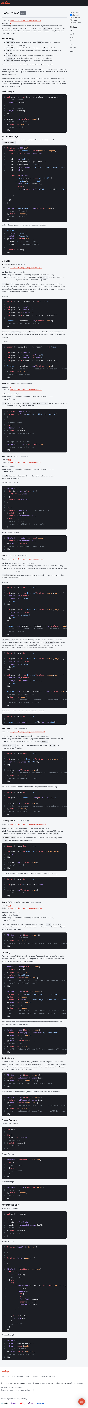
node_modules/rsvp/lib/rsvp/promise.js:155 (26, 390)
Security (20, 1376)
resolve (73, 48)
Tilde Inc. (19, 1387)
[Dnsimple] (40, 1404)
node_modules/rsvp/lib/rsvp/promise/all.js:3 (26, 268)
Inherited (75, 15)
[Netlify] (5, 1404)
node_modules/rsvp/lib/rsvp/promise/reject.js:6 (27, 732)
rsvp (9, 23)
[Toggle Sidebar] (81, 1401)
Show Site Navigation (85, 3)
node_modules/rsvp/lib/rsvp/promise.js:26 (25, 20)
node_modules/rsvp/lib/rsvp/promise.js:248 (26, 908)
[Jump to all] (24, 264)
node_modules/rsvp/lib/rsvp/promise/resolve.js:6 (28, 824)
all (71, 30)
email (32, 1383)
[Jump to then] (40, 902)
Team (3, 1376)
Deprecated (76, 23)
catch (72, 34)
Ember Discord (76, 1383)
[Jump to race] (26, 555)
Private (74, 20)
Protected (76, 18)
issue (43, 1383)
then (72, 51)
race (71, 41)
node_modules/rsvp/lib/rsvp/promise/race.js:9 (27, 559)
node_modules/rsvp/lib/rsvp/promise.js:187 (26, 462)
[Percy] (32, 1404)
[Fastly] (23, 1404)
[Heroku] (14, 1404)
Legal (27, 1376)
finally (72, 37)
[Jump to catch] (30, 383)
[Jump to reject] (27, 728)
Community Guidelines (48, 1376)
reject (72, 44)
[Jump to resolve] (28, 820)
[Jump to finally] (28, 456)
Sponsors (11, 1376)
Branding (34, 1376)
